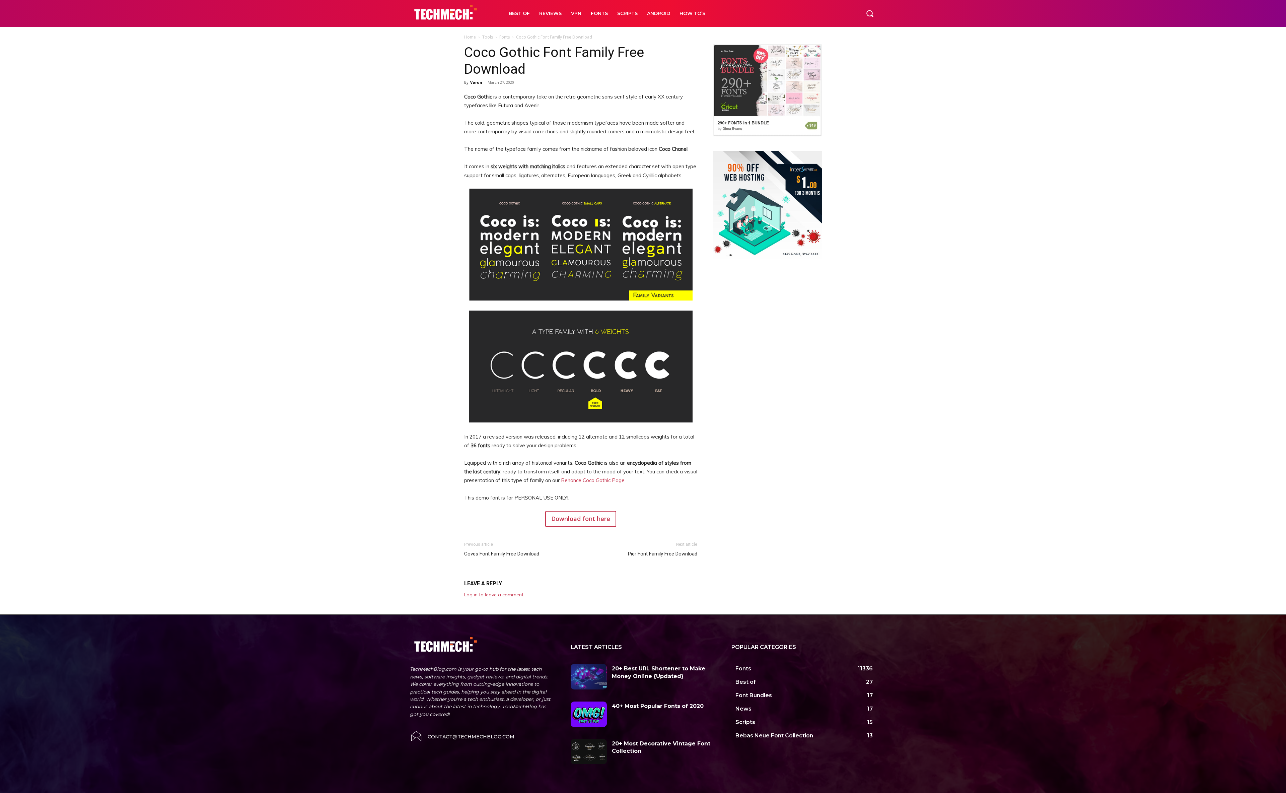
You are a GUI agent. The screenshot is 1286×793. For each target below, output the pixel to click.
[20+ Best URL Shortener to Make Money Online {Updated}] (589, 676)
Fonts (504, 37)
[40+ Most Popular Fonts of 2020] (589, 714)
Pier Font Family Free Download (662, 554)
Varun (476, 82)
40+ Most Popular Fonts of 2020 (658, 706)
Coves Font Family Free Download (501, 554)
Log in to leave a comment (493, 595)
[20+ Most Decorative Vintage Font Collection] (589, 752)
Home (470, 37)
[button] (869, 13)
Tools (487, 37)
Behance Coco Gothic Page (593, 480)
